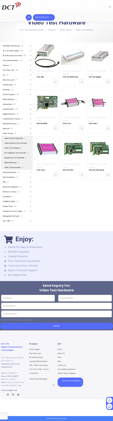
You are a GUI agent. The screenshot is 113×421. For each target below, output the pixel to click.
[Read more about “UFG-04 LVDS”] (81, 175)
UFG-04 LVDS (68, 170)
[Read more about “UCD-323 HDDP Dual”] (81, 81)
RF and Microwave (36, 357)
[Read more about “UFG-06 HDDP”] (55, 128)
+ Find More (33, 373)
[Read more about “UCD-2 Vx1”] (81, 128)
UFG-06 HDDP (42, 123)
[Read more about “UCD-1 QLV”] (55, 175)
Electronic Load (35, 353)
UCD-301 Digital (95, 77)
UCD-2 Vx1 (67, 123)
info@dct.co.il (12, 390)
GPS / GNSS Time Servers (38, 365)
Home (60, 349)
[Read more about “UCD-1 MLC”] (107, 128)
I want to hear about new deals (18, 320)
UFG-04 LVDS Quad (96, 170)
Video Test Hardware (43, 71)
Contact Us (62, 365)
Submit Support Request (67, 373)
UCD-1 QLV (41, 170)
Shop (59, 357)
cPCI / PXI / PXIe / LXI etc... (39, 369)
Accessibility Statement (66, 369)
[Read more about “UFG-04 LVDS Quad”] (107, 175)
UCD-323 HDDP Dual (70, 77)
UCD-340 (40, 77)
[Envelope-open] (109, 406)
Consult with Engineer (71, 380)
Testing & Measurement (38, 361)
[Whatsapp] (109, 400)
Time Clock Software (38, 379)
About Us (61, 353)
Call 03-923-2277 (42, 17)
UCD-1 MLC (93, 123)
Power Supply (34, 349)
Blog (59, 361)
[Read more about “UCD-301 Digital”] (107, 81)
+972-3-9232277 (13, 376)
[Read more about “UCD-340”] (55, 81)
